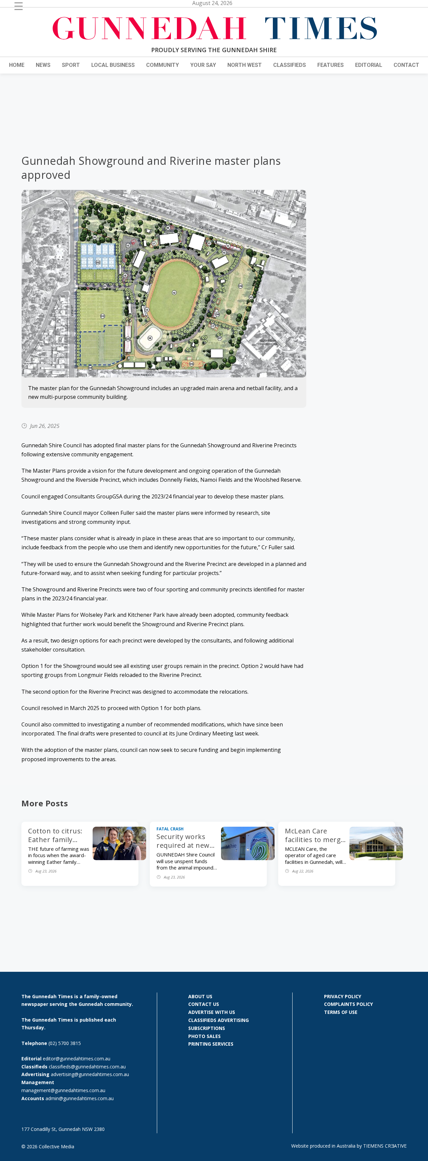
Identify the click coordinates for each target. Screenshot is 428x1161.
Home (16, 65)
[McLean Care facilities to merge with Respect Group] (376, 858)
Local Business (113, 65)
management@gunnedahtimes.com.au (63, 1090)
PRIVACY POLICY (342, 996)
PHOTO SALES (204, 1036)
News (43, 65)
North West (244, 65)
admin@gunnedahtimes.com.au (79, 1098)
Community (162, 65)
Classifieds (289, 65)
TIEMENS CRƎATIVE (385, 1146)
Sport (71, 65)
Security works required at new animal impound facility (183, 849)
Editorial (368, 65)
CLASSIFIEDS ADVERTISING (218, 1020)
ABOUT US (200, 996)
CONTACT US (203, 1004)
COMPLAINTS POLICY (348, 1004)
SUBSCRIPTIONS (206, 1028)
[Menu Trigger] (18, 6)
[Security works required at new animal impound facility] (248, 858)
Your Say (203, 65)
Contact (406, 65)
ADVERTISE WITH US (211, 1012)
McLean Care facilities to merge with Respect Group (315, 843)
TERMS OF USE (340, 1012)
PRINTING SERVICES (210, 1044)
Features (330, 65)
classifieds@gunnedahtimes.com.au (87, 1066)
